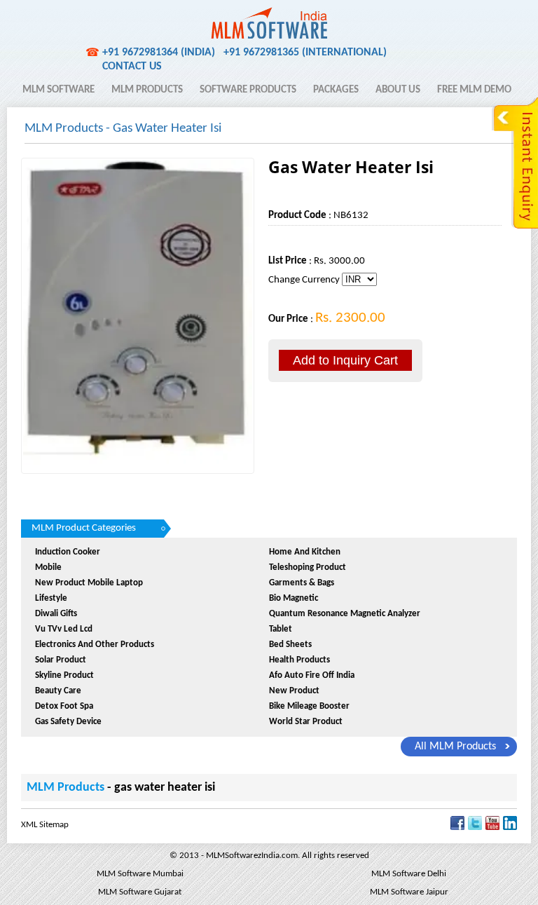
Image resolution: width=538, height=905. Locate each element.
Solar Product (60, 660)
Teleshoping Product (307, 567)
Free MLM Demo (474, 90)
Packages (336, 90)
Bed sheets (290, 644)
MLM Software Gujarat (139, 892)
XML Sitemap (45, 824)
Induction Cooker (67, 552)
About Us (397, 90)
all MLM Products (455, 746)
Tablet (280, 629)
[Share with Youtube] (492, 827)
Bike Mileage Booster (309, 706)
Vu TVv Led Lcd (63, 629)
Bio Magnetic (293, 598)
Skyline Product (64, 675)
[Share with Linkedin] (510, 827)
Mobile (48, 567)
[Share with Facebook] (457, 827)
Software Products (248, 90)
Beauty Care (58, 690)
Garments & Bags (301, 582)
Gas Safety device (68, 721)
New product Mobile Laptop (89, 582)
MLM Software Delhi (408, 873)
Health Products (299, 660)
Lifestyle (51, 598)
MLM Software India (72, 16)
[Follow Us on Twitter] (475, 827)
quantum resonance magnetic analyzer (344, 613)
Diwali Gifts (56, 613)
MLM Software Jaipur (409, 892)
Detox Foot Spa (64, 706)
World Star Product (306, 721)
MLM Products (147, 90)
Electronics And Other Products (94, 644)
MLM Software (58, 90)
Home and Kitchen (304, 552)
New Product (294, 690)
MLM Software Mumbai (140, 873)
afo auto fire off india (311, 675)
